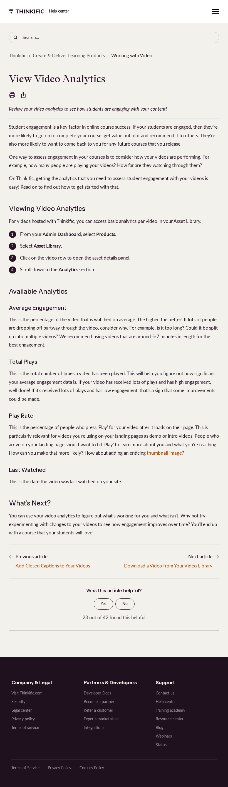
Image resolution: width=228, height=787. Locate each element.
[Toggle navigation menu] (215, 11)
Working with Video (131, 55)
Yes (103, 604)
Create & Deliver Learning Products (69, 55)
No (125, 604)
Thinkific (17, 55)
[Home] (26, 11)
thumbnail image (164, 453)
